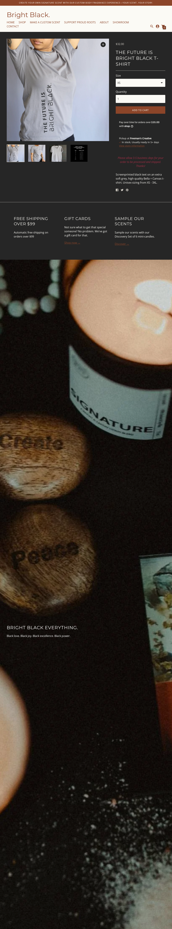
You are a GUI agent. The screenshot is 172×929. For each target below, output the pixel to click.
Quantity (121, 91)
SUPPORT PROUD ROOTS (80, 22)
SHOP (22, 22)
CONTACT (13, 26)
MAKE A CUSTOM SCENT (45, 22)
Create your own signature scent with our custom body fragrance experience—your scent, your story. (86, 2)
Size (118, 75)
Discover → (122, 244)
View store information (132, 145)
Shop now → (72, 243)
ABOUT (104, 22)
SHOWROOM (121, 22)
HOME (11, 22)
